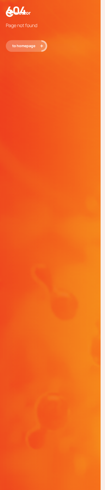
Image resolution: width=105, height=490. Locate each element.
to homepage (24, 45)
